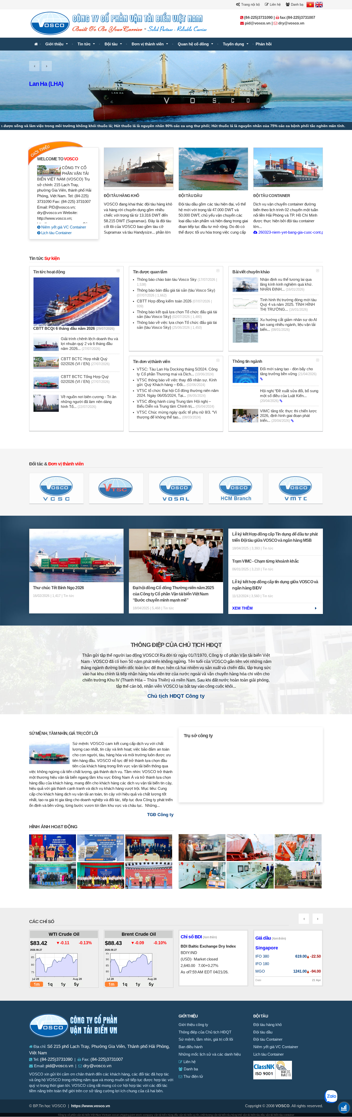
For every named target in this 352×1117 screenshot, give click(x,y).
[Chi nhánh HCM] (235, 488)
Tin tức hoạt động (49, 272)
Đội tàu (111, 44)
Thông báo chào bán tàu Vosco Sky (177, 281)
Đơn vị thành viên (148, 44)
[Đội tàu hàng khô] (138, 168)
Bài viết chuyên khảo (251, 272)
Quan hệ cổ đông (193, 44)
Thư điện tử (192, 1076)
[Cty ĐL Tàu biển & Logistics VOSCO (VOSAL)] (176, 488)
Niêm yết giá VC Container (63, 227)
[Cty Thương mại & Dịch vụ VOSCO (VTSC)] (116, 488)
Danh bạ (296, 4)
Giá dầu (270, 938)
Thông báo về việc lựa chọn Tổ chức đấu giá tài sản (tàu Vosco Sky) (177, 325)
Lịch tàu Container (56, 233)
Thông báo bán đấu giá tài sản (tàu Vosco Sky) (176, 292)
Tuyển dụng (233, 44)
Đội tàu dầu (190, 195)
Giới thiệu (54, 44)
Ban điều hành (191, 1047)
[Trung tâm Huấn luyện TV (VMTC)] (295, 488)
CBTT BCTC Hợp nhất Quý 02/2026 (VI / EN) (85, 361)
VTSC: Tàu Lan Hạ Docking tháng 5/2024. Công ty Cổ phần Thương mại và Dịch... (177, 371)
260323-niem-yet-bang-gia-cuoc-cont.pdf (292, 232)
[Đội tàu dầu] (213, 168)
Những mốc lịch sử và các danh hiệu (210, 1054)
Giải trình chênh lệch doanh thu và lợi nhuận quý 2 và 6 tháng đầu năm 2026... (89, 344)
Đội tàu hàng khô (121, 195)
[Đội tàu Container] (288, 168)
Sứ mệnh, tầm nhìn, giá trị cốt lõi (63, 733)
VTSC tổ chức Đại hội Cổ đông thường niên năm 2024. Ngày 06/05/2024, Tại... (178, 393)
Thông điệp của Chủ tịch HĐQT (176, 645)
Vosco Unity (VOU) (52, 83)
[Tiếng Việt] (310, 5)
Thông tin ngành (247, 361)
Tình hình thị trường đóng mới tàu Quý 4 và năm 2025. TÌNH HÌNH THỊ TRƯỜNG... (288, 305)
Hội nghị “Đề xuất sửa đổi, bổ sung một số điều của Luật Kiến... (289, 396)
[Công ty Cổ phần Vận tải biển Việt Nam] (36, 44)
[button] (34, 66)
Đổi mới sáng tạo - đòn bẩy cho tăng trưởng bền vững (288, 371)
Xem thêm (242, 608)
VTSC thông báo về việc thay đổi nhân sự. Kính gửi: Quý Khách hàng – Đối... (177, 382)
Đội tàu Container (271, 195)
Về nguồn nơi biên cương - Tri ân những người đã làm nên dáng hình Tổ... (88, 402)
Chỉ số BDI (199, 936)
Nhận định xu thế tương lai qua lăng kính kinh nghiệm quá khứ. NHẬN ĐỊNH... (286, 284)
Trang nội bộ (250, 4)
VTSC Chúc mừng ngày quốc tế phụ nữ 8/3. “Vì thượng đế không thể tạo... (177, 414)
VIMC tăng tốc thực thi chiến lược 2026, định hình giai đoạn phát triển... (288, 416)
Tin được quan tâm (150, 272)
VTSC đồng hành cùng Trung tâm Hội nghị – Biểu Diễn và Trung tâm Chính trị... (175, 403)
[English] (319, 5)
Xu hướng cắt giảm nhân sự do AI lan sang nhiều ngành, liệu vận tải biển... (288, 325)
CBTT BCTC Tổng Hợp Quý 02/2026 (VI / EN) (85, 379)
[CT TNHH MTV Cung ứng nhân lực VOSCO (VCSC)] (56, 488)
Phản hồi (264, 44)
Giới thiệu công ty (193, 1025)
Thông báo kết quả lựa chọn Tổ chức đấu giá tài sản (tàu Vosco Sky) (177, 314)
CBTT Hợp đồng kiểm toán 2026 (174, 303)
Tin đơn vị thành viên (151, 361)
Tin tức (84, 44)
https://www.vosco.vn (90, 1106)
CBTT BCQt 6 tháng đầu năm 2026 (73, 328)
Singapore (266, 947)
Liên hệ (275, 4)
